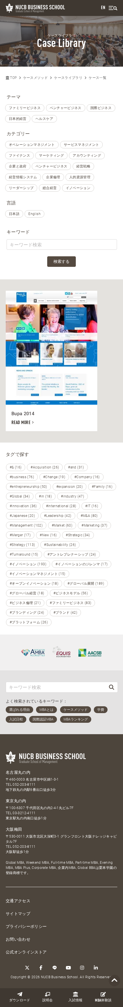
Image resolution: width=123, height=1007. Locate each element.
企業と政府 (18, 166)
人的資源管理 (79, 177)
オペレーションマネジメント (32, 145)
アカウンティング (87, 155)
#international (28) (61, 506)
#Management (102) (26, 525)
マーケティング (51, 155)
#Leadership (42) (58, 516)
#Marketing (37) (94, 525)
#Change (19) (54, 477)
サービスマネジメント (81, 145)
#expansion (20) (69, 487)
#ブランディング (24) (27, 613)
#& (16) (15, 467)
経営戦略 (83, 166)
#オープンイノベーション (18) (34, 584)
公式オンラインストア (26, 952)
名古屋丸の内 (18, 772)
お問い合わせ (18, 939)
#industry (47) (72, 496)
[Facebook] (41, 968)
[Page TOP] (114, 980)
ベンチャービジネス (66, 108)
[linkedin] (96, 968)
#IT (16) (91, 506)
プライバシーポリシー (26, 926)
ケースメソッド (35, 78)
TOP (13, 78)
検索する (61, 261)
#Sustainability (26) (60, 545)
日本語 (14, 214)
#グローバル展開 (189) (86, 584)
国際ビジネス (101, 108)
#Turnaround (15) (24, 554)
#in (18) (45, 496)
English (34, 214)
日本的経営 (18, 119)
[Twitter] (27, 968)
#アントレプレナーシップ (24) (71, 554)
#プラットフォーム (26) (29, 622)
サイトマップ (18, 913)
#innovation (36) (23, 506)
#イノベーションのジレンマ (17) (81, 564)
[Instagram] (82, 968)
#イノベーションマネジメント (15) (38, 574)
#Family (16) (102, 487)
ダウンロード (19, 1000)
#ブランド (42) (65, 613)
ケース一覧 (97, 78)
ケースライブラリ (68, 78)
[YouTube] (68, 968)
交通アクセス (18, 900)
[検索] (112, 687)
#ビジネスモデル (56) (70, 593)
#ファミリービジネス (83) (70, 603)
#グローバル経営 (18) (27, 593)
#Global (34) (20, 496)
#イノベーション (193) (28, 564)
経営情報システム (23, 177)
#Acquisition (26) (45, 467)
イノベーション (78, 188)
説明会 (47, 1000)
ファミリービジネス (25, 108)
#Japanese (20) (22, 516)
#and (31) (76, 467)
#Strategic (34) (78, 535)
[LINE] (54, 968)
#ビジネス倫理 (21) (25, 603)
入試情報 (75, 1000)
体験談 (103, 1000)
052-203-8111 (24, 785)
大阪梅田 (14, 829)
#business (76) (22, 477)
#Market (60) (62, 525)
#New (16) (48, 535)
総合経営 (50, 188)
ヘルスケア (44, 119)
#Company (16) (87, 477)
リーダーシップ (21, 188)
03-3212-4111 (24, 813)
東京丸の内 (16, 801)
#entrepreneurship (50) (28, 487)
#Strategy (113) (22, 545)
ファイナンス (19, 155)
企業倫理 (53, 177)
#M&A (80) (89, 516)
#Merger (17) (20, 535)
